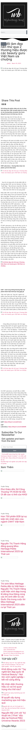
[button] (14, 36)
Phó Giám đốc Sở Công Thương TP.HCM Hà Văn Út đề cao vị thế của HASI (14, 492)
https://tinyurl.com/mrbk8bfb (17, 426)
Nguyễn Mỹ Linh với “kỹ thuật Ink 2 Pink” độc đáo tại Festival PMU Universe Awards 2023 (14, 716)
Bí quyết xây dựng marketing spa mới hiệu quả (14, 700)
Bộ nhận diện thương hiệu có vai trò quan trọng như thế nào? (12, 687)
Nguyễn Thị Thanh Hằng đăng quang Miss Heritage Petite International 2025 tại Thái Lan (13, 548)
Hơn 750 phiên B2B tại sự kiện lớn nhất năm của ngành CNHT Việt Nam (14, 519)
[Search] (26, 32)
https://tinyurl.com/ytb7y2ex (13, 422)
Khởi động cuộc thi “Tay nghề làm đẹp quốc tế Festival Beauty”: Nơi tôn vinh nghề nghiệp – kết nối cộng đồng (14, 674)
